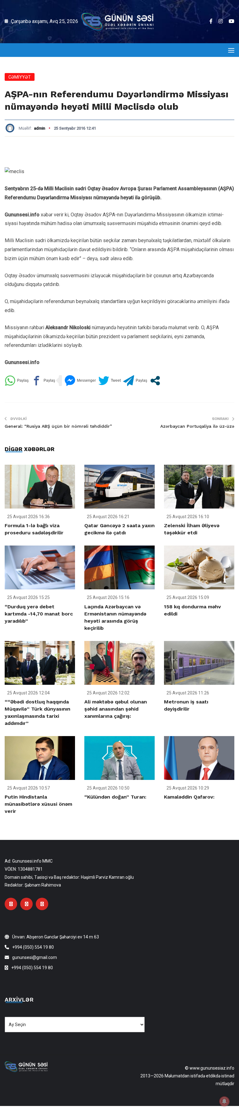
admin (39, 128)
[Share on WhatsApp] (17, 380)
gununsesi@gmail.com (34, 957)
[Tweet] (109, 380)
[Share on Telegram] (135, 380)
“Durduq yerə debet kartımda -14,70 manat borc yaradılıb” (39, 614)
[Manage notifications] (224, 1101)
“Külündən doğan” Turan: (115, 797)
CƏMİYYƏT (19, 77)
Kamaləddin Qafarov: (189, 797)
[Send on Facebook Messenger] (80, 380)
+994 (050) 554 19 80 (33, 947)
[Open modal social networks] (155, 380)
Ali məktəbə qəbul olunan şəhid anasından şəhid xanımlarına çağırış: (115, 709)
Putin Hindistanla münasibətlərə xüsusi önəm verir (38, 804)
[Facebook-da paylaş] (43, 380)
